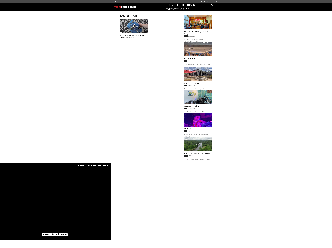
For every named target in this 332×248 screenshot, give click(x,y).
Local (186, 60)
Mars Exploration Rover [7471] (132, 35)
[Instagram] (202, 1)
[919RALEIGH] (125, 7)
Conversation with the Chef (55, 234)
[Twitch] (211, 1)
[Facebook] (199, 1)
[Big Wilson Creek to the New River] (198, 144)
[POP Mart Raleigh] (198, 49)
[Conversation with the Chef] (55, 202)
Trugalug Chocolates (191, 106)
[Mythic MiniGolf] (198, 120)
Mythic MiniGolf (190, 129)
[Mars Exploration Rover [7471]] (134, 26)
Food (186, 85)
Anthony (122, 37)
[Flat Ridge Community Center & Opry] (198, 22)
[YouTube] (214, 1)
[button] (212, 5)
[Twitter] (205, 1)
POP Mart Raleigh (191, 58)
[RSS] (216, 1)
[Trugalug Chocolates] (198, 97)
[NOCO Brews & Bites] (198, 74)
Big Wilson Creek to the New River (197, 153)
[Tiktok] (208, 1)
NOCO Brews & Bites (192, 83)
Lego (121, 32)
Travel (186, 36)
